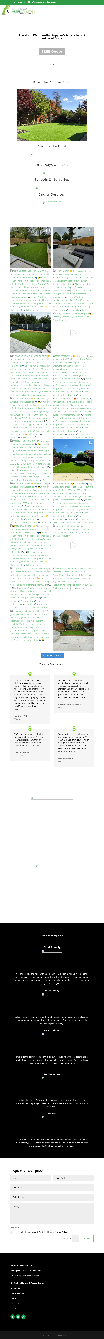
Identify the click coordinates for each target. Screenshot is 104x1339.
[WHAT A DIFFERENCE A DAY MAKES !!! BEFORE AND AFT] (30, 290)
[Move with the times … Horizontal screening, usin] (73, 545)
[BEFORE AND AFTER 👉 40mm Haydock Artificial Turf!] (30, 417)
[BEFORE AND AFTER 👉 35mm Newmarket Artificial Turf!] (30, 502)
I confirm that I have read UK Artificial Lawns (41, 1232)
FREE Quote (52, 44)
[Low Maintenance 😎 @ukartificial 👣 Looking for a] (73, 502)
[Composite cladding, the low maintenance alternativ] (73, 587)
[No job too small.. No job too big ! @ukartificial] (73, 630)
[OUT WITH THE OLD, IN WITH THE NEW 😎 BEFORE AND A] (30, 375)
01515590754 (19, 2)
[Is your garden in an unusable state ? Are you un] (30, 630)
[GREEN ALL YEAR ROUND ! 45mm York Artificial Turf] (30, 460)
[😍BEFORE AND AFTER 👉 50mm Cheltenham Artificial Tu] (30, 545)
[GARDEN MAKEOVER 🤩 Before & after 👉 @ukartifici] (73, 247)
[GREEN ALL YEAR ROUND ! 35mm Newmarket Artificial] (30, 332)
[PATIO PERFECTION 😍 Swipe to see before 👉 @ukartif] (73, 375)
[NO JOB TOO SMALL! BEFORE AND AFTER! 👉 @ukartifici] (30, 587)
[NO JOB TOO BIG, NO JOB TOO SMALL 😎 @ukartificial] (30, 247)
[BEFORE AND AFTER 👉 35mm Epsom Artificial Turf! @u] (73, 460)
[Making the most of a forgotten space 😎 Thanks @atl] (73, 332)
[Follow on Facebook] (12, 1316)
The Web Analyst (58, 1335)
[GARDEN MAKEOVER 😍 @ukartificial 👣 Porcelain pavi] (73, 417)
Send (87, 1238)
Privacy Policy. (61, 1232)
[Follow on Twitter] (23, 1316)
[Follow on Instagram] (18, 1316)
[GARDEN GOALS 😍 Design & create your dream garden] (73, 290)
